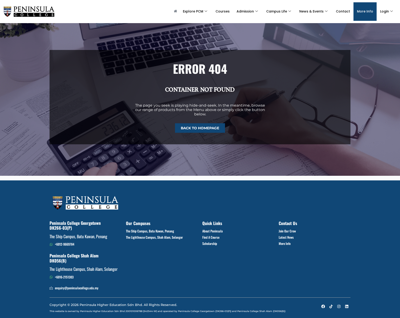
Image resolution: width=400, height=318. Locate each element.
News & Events (311, 11)
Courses (223, 11)
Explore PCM (193, 11)
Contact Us (288, 223)
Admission (245, 11)
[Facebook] (323, 306)
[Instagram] (339, 306)
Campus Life (276, 11)
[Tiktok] (331, 306)
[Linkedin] (346, 306)
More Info (365, 11)
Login (384, 11)
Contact (343, 11)
